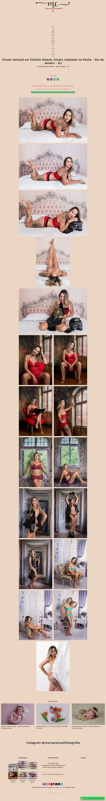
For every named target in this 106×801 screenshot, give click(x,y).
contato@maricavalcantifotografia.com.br (53, 765)
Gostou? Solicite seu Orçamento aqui (53, 774)
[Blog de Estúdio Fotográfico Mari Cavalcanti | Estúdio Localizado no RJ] (56, 784)
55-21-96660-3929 (53, 763)
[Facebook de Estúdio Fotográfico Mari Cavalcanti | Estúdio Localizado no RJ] (44, 784)
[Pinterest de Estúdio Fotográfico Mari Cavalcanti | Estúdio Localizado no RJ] (59, 784)
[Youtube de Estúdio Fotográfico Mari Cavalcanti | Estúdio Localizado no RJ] (53, 784)
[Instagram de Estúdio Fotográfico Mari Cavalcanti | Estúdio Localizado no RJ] (46, 784)
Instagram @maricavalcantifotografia (53, 742)
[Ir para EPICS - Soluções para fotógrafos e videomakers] (53, 793)
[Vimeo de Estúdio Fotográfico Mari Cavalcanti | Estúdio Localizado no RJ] (62, 784)
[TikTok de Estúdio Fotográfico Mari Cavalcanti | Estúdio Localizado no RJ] (51, 784)
